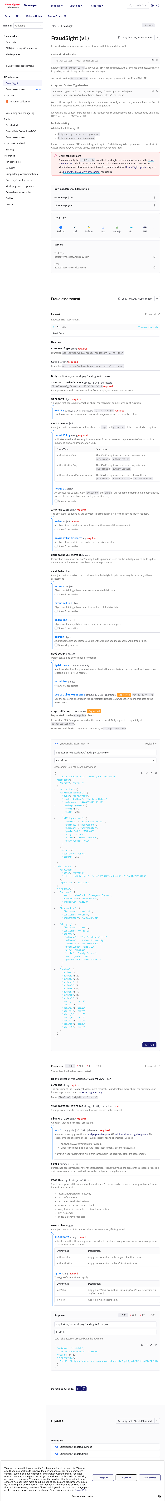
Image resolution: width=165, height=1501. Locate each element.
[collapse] (54, 779)
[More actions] (157, 37)
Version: (7, 25)
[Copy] (157, 60)
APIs (54, 25)
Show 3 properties (66, 594)
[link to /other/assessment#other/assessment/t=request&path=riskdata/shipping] (52, 620)
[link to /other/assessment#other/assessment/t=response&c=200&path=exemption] (49, 1225)
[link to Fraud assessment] (49, 299)
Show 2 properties (66, 501)
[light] (152, 5)
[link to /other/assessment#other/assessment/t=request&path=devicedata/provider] (52, 681)
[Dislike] (84, 1388)
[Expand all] (147, 773)
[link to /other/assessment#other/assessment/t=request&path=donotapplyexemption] (49, 555)
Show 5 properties (66, 546)
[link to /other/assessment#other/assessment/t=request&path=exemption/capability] (52, 435)
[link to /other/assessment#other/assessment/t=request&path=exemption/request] (52, 488)
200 (71, 1066)
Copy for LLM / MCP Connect (137, 37)
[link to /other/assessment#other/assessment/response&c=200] (49, 1066)
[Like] (78, 1388)
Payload (149, 743)
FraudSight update (136, 167)
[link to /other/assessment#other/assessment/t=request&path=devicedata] (49, 653)
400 (81, 1066)
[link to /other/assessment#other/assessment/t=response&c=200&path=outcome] (49, 1085)
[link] (22, 168)
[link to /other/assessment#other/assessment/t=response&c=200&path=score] (49, 1163)
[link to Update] (49, 1421)
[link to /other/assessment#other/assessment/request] (49, 314)
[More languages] (153, 229)
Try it (151, 1044)
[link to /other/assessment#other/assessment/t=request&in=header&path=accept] (49, 361)
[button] (28, 25)
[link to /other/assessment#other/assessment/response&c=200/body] (49, 1078)
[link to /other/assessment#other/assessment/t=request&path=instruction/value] (52, 521)
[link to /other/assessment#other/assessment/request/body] (49, 376)
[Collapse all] (151, 773)
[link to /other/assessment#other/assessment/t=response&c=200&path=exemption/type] (52, 1273)
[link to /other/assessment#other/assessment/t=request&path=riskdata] (49, 571)
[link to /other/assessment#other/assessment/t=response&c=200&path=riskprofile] (49, 1118)
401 (90, 1066)
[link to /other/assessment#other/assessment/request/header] (49, 342)
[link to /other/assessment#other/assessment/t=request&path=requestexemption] (49, 711)
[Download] (154, 197)
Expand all (150, 314)
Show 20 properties (67, 645)
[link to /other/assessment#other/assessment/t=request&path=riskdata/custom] (52, 637)
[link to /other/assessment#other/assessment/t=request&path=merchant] (49, 399)
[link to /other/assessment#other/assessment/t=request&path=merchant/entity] (52, 410)
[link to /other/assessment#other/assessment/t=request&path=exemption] (49, 423)
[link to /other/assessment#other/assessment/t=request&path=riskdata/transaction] (52, 603)
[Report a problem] (153, 60)
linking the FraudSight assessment (81, 171)
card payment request (99, 1134)
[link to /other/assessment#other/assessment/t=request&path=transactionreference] (49, 382)
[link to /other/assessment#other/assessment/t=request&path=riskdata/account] (52, 586)
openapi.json (65, 197)
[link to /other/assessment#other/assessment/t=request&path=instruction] (49, 509)
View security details (148, 327)
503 (100, 1066)
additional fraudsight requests (131, 1134)
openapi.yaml (65, 205)
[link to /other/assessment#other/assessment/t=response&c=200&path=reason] (49, 1180)
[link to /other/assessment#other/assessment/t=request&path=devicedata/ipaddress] (52, 665)
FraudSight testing (92, 1092)
